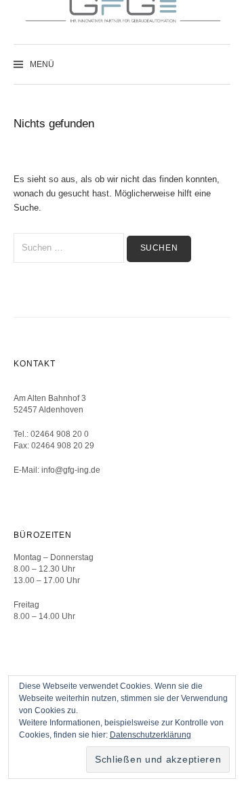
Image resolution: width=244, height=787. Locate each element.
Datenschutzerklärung (150, 735)
